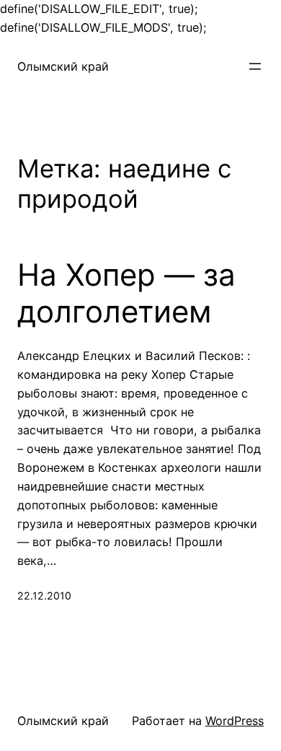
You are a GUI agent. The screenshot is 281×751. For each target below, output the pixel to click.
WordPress (234, 720)
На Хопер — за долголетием (126, 293)
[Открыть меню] (255, 66)
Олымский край (63, 66)
